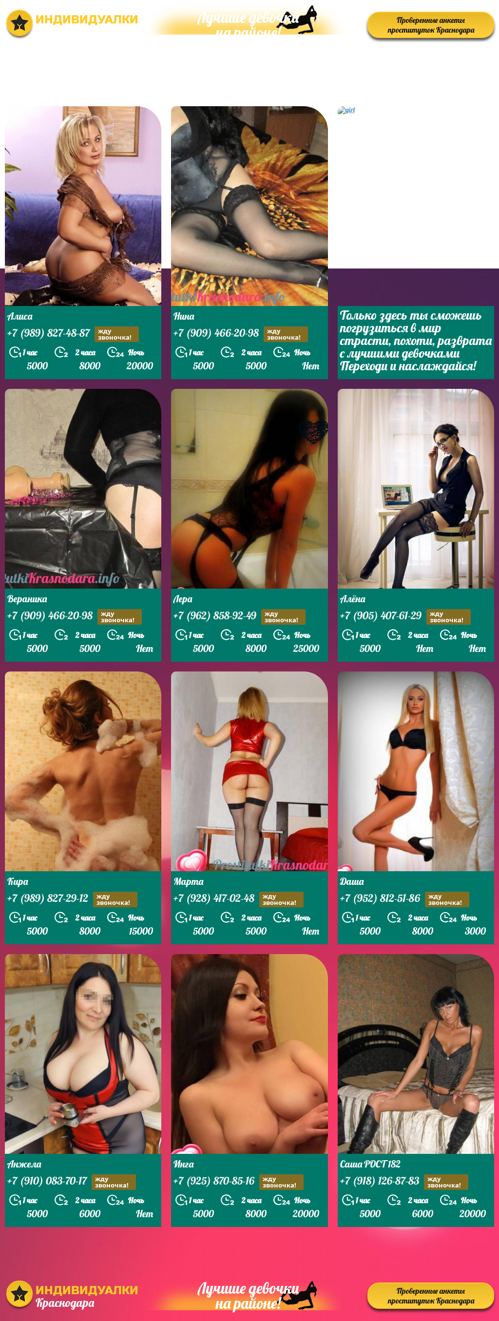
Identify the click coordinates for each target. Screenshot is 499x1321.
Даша (352, 881)
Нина (183, 316)
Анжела (24, 1164)
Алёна (352, 599)
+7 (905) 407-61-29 (401, 616)
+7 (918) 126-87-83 (400, 1181)
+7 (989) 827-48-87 (69, 334)
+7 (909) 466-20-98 (237, 334)
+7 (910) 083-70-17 (68, 1181)
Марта (188, 881)
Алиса (19, 316)
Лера (182, 599)
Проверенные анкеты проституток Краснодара (431, 25)
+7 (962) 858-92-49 (235, 616)
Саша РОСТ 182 (370, 1164)
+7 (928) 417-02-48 (234, 899)
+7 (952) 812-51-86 (401, 899)
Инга (183, 1164)
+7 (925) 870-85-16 (234, 1181)
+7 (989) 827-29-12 (68, 899)
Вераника (27, 599)
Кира (17, 881)
